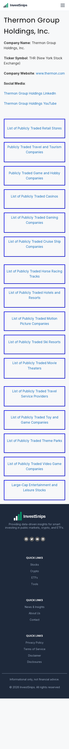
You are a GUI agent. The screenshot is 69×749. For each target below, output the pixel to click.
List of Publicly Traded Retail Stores (34, 128)
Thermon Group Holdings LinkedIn (30, 93)
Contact (34, 619)
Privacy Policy (35, 642)
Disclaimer (34, 655)
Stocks (34, 564)
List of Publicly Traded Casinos (34, 196)
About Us (34, 613)
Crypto (34, 571)
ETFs (34, 577)
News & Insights (34, 607)
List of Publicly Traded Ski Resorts (34, 342)
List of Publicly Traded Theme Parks (34, 441)
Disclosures (34, 661)
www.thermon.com (50, 73)
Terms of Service (34, 649)
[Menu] (62, 5)
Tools (34, 584)
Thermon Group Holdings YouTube (30, 103)
